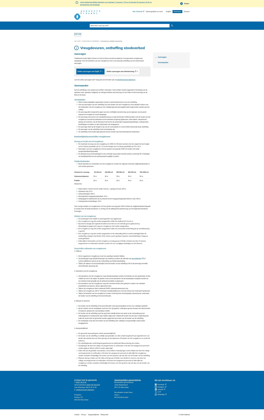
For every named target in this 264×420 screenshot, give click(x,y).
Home (79, 41)
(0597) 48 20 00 (81, 382)
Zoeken (172, 26)
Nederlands (177, 11)
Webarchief (104, 414)
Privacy (83, 414)
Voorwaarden (163, 62)
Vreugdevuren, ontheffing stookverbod (111, 41)
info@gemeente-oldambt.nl (126, 80)
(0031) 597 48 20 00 (93, 385)
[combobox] (130, 25)
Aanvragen (162, 57)
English (168, 11)
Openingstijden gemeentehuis (127, 380)
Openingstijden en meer (154, 11)
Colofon (76, 414)
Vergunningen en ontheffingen (90, 41)
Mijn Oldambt (137, 12)
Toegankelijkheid (93, 414)
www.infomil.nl (137, 258)
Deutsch (187, 11)
